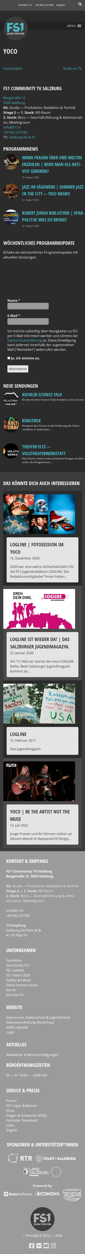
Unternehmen (21, 950)
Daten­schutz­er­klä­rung (24, 340)
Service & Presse (23, 1090)
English (60, 5)
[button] (71, 26)
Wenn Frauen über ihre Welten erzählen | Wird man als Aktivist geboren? (52, 164)
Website (14, 1007)
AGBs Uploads (17, 1027)
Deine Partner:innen (22, 985)
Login (10, 1032)
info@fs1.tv (25, 5)
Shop (10, 1110)
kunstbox (31, 420)
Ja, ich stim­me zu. (25, 358)
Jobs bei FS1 (15, 995)
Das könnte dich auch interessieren (41, 483)
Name (13, 300)
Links (10, 1125)
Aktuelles (16, 1044)
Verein (11, 990)
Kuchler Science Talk (42, 394)
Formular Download (21, 1120)
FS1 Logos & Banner (21, 1105)
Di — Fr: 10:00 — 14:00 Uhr (26, 1075)
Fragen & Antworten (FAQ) (26, 1115)
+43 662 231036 (44, 5)
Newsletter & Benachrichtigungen (32, 1054)
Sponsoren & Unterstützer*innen (42, 1144)
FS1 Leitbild (15, 970)
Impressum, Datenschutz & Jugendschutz (38, 1017)
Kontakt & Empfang (27, 861)
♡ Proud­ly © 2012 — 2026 (42, 1235)
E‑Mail (13, 315)
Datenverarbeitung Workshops (30, 1022)
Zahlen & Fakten (18, 980)
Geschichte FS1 (18, 965)
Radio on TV (72, 68)
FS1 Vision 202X (18, 975)
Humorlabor (13, 68)
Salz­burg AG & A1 (22, 137)
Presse (11, 1100)
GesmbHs (13, 960)
